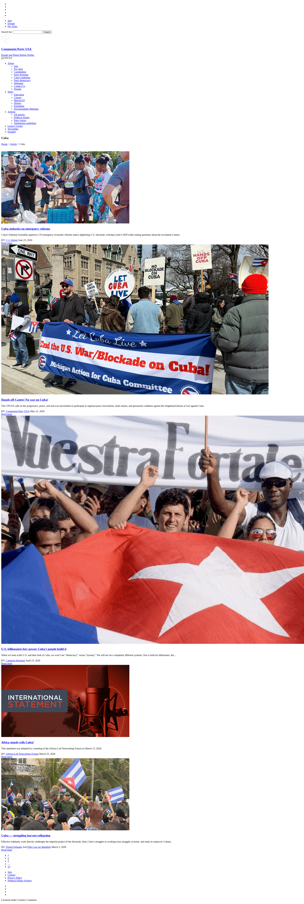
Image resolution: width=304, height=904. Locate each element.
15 (9, 866)
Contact (11, 875)
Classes (17, 97)
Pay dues (18, 69)
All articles (19, 114)
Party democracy (22, 80)
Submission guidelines (25, 123)
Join (10, 20)
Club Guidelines (22, 77)
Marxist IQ (19, 100)
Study (10, 91)
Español (12, 131)
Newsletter (13, 129)
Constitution (20, 72)
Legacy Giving (15, 126)
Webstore (18, 83)
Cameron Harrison (15, 660)
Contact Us (19, 86)
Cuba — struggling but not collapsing (25, 835)
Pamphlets (19, 106)
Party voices (20, 120)
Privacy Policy (15, 877)
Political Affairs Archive (20, 880)
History (17, 103)
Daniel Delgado (14, 847)
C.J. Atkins (11, 240)
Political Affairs (21, 117)
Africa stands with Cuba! (17, 742)
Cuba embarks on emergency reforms (25, 228)
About (11, 63)
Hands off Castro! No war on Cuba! (24, 399)
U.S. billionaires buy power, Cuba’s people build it (33, 649)
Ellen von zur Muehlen (38, 847)
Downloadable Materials (26, 109)
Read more (6, 243)
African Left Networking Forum (22, 754)
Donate (11, 23)
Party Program (21, 74)
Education (19, 94)
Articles (11, 111)
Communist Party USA (17, 411)
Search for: (6, 32)
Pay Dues (12, 26)
